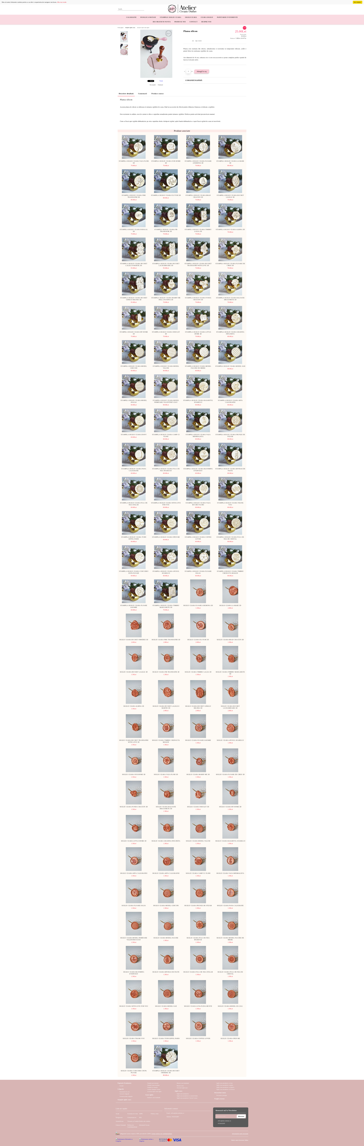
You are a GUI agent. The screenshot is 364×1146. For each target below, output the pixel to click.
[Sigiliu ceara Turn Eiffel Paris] (166, 1024)
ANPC (141, 1113)
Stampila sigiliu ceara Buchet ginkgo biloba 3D (133, 298)
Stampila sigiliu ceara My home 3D (134, 333)
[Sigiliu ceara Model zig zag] (230, 992)
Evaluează (160, 85)
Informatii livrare (144, 1125)
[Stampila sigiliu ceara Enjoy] (134, 420)
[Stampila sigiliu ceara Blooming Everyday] (198, 454)
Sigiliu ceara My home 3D (230, 807)
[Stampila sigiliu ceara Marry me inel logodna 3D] (166, 283)
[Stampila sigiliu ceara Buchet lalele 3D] (230, 181)
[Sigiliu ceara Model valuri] (198, 826)
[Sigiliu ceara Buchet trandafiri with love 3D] (134, 726)
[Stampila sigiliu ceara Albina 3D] (230, 215)
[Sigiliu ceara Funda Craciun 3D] (134, 792)
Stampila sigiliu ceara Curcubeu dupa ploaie (133, 572)
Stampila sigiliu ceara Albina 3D (230, 229)
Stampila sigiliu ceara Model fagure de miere (198, 367)
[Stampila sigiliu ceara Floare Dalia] (198, 557)
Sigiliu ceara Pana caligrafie (230, 905)
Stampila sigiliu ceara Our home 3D (165, 162)
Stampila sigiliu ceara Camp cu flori (166, 435)
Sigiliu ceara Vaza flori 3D (166, 774)
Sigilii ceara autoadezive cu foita (224, 1083)
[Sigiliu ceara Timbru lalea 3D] (198, 657)
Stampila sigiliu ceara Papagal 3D (134, 230)
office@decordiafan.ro (177, 1113)
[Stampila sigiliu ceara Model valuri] (166, 352)
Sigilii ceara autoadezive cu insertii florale (187, 1096)
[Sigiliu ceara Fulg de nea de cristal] (230, 957)
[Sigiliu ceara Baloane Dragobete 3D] (166, 792)
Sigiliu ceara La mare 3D (230, 605)
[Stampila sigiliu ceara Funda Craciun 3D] (198, 283)
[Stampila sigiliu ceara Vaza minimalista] (198, 420)
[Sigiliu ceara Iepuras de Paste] (166, 957)
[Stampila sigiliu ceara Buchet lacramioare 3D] (166, 249)
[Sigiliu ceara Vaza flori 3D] (166, 760)
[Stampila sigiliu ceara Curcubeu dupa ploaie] (134, 557)
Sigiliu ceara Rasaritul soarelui (230, 841)
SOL (140, 1117)
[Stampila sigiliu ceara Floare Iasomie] (134, 591)
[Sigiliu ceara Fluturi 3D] (198, 625)
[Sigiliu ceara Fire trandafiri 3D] (166, 625)
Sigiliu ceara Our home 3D (133, 774)
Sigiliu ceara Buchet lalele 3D (134, 672)
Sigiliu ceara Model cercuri (166, 905)
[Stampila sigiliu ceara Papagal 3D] (134, 215)
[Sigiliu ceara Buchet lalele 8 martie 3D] (166, 692)
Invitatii (122, 1086)
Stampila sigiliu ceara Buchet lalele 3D (230, 196)
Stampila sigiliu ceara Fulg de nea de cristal (230, 538)
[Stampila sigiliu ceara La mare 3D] (230, 147)
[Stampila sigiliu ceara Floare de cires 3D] (230, 249)
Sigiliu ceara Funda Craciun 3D (134, 807)
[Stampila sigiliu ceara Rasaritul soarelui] (198, 386)
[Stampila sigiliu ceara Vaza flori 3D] (134, 147)
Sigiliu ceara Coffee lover (198, 1038)
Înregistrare (119, 1117)
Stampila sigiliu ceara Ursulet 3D (166, 333)
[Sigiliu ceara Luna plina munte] (198, 992)
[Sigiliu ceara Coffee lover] (198, 1024)
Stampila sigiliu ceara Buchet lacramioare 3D (165, 264)
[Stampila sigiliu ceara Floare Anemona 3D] (198, 147)
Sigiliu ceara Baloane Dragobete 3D (166, 807)
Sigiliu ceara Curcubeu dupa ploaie (134, 1071)
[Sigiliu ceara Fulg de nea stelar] (198, 957)
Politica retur (155, 1113)
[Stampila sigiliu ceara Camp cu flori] (166, 420)
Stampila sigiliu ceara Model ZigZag (134, 401)
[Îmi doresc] (187, 68)
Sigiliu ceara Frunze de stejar (198, 905)
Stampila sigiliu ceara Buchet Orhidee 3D (165, 1071)
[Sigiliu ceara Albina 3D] (134, 692)
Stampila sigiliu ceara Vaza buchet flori (198, 504)
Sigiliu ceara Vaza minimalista (230, 873)
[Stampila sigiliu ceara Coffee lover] (198, 523)
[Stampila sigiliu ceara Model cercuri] (134, 352)
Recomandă (152, 85)
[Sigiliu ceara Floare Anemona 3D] (198, 591)
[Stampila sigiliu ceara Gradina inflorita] (230, 317)
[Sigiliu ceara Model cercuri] (166, 891)
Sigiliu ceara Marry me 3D (198, 774)
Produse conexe (157, 94)
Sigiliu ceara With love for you (133, 1006)
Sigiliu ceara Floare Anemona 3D (198, 605)
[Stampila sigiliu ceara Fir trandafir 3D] (166, 215)
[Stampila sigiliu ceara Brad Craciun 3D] (198, 181)
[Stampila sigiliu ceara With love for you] (166, 488)
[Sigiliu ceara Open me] (230, 1024)
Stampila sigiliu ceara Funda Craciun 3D (198, 298)
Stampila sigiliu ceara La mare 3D (230, 162)
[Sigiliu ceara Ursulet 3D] (198, 792)
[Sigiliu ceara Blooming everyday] (134, 957)
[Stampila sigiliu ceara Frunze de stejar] (230, 420)
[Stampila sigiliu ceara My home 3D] (134, 317)
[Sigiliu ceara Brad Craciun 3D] (230, 625)
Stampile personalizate (152, 1083)
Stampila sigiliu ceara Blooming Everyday (198, 469)
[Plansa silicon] (156, 77)
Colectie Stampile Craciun (153, 1089)
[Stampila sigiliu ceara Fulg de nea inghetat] (166, 454)
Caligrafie (131, 17)
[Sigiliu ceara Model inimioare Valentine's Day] (134, 923)
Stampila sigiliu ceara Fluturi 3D (166, 195)
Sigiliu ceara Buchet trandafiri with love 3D (133, 741)
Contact (193, 22)
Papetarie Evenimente (124, 1083)
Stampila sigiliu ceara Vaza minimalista (198, 435)
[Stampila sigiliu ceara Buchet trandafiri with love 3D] (198, 249)
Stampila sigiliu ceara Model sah (230, 366)
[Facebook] (165, 1120)
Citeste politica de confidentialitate (161, 1133)
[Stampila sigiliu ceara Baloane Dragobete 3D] (230, 283)
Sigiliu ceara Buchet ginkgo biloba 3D (198, 707)
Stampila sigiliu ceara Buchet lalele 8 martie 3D (133, 264)
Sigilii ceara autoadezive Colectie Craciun (187, 1098)
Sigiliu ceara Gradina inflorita (166, 841)
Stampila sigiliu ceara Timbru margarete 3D (166, 606)
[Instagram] (170, 1120)
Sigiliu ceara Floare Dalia (134, 905)
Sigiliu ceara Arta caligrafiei (133, 873)
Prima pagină (120, 27)
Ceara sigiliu (207, 17)
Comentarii (142, 94)
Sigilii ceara (191, 17)
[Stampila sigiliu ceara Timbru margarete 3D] (166, 591)
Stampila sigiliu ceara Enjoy (134, 434)
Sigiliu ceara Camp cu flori (198, 873)
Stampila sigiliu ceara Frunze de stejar (230, 435)
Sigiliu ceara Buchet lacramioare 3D (230, 707)
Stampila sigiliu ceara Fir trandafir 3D (165, 230)
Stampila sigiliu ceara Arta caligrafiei (230, 401)
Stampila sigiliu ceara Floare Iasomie (133, 606)
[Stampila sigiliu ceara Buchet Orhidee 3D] (166, 1056)
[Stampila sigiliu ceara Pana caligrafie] (134, 454)
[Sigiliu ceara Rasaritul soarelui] (230, 826)
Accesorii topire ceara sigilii (143, 27)
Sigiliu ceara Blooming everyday (133, 973)
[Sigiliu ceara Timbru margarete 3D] (230, 657)
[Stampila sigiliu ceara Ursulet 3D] (166, 317)
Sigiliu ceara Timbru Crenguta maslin (166, 741)
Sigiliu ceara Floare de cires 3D (230, 774)
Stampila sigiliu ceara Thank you (230, 504)
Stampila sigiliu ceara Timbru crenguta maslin (230, 572)
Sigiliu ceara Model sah (166, 1006)
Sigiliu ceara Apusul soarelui (230, 740)
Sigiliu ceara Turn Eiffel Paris (166, 1038)
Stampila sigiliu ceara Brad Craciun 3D (198, 196)
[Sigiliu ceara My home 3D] (230, 792)
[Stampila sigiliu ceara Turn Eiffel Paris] (134, 523)
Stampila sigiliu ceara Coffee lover (198, 538)
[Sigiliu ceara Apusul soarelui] (230, 726)
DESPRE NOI (206, 22)
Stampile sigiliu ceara (170, 17)
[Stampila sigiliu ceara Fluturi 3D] (166, 181)
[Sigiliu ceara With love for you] (134, 992)
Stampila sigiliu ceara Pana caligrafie (133, 469)
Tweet (161, 81)
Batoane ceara (180, 1085)
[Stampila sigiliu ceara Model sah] (230, 352)
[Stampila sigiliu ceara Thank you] (230, 488)
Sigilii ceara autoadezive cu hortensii (225, 1089)
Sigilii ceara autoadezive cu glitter (224, 1085)
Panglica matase (148, 17)
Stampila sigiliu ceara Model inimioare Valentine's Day (166, 401)
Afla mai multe (61, 2)
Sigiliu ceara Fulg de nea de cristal (230, 973)
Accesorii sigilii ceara (182, 1088)
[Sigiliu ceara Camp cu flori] (198, 859)
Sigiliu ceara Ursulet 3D (198, 807)
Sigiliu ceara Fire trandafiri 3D (166, 639)
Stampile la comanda (152, 1087)
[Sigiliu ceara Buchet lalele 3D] (134, 657)
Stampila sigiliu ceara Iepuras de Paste (230, 469)
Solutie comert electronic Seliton (239, 1140)
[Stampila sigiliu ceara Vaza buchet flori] (198, 488)
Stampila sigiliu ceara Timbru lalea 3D (198, 230)
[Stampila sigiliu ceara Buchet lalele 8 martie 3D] (134, 249)
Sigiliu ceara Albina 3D (133, 706)
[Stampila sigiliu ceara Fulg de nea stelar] (134, 488)
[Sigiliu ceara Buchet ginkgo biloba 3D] (198, 692)
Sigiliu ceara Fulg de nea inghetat (198, 939)
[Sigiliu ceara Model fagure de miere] (230, 923)
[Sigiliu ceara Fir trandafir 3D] (166, 657)
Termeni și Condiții (133, 1121)
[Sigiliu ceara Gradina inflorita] (166, 826)
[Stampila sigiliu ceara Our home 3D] (166, 147)
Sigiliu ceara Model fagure (165, 938)
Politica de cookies (144, 1121)
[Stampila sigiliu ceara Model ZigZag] (134, 386)
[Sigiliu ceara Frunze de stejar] (198, 891)
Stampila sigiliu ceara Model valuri (166, 367)
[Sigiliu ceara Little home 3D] (134, 826)
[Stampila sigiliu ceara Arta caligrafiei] (230, 386)
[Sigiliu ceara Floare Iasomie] (198, 726)
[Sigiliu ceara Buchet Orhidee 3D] (134, 625)
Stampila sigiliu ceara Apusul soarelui (166, 572)
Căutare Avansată (121, 1125)
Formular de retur (132, 1113)
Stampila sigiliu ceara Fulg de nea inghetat (166, 469)
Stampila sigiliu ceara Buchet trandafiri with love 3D (198, 264)
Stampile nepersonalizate (153, 1085)
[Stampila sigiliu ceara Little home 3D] (198, 317)
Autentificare (119, 1121)
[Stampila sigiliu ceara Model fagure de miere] (198, 352)
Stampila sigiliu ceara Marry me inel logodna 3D (165, 298)
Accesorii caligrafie (124, 1094)
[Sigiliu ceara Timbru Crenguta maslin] (166, 726)
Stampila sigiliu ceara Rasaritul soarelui (198, 401)
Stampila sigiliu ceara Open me (166, 537)
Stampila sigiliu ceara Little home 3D (198, 333)
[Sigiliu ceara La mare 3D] (230, 591)
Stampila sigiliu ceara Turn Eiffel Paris (133, 538)
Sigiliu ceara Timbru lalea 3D (198, 672)
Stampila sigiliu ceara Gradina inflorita (230, 333)
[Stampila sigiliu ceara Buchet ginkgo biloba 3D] (134, 283)
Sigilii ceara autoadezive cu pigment (225, 1087)
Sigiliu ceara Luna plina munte (198, 1006)
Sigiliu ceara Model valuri (198, 841)
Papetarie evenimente (227, 17)
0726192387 (175, 1116)
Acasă (117, 1113)
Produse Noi (180, 22)
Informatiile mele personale (240, 1133)
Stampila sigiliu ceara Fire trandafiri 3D (134, 196)
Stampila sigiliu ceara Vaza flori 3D (134, 162)
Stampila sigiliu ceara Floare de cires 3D (230, 264)
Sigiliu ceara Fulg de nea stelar (198, 972)
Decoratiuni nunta (162, 22)
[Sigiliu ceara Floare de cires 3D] (230, 760)
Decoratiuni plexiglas (221, 1095)
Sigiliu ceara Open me (230, 1038)
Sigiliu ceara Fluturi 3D (198, 639)
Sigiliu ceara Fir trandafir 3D (165, 672)
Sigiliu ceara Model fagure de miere (230, 939)
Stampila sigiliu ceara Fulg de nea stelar (133, 504)
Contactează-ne (131, 1117)
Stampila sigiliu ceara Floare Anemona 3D (198, 162)
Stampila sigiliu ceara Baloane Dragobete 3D (230, 298)
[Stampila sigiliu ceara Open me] (166, 523)
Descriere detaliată (126, 94)
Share (151, 81)
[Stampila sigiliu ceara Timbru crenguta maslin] (230, 557)
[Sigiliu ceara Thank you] (134, 1024)
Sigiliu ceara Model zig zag (230, 1006)
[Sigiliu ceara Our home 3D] (134, 760)
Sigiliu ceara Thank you (134, 1038)
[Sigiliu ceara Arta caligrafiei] (134, 859)
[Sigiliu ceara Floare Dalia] (134, 891)
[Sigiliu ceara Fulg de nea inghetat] (198, 923)
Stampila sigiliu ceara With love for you (166, 504)
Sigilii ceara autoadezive (183, 1093)
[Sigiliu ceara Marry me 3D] (198, 760)
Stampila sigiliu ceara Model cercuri (134, 367)
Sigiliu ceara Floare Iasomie (198, 740)
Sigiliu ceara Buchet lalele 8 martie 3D (166, 707)
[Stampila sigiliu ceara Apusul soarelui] (166, 557)
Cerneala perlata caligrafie (126, 1096)
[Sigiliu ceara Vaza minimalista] (230, 859)
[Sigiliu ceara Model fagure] (166, 923)
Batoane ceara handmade (183, 1083)
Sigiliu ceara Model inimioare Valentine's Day (133, 939)
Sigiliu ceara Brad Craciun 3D (230, 639)
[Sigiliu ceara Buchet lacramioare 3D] (230, 692)
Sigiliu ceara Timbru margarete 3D (230, 673)
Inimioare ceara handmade (153, 1097)
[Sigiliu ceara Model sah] (166, 992)
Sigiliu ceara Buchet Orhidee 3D (133, 639)
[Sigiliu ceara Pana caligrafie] (230, 891)
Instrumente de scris (125, 1091)
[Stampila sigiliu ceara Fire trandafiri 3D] (134, 181)
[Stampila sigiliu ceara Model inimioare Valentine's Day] (166, 386)
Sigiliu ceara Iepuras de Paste (165, 972)
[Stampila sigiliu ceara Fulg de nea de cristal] (230, 523)
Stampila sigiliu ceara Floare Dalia (198, 572)
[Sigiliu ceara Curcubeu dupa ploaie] (134, 1056)
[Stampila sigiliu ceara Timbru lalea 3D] (198, 215)
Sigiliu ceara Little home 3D (133, 841)
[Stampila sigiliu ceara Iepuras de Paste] (230, 454)
